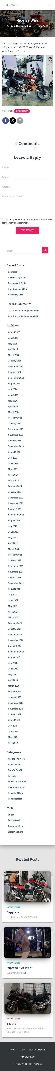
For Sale (12, 776)
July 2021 (12, 595)
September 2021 (16, 583)
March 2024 (13, 412)
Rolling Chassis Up (30, 310)
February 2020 (15, 691)
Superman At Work (20, 968)
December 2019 (15, 703)
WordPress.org (15, 832)
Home (12, 1050)
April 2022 (13, 543)
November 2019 (15, 709)
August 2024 (14, 383)
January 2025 (14, 361)
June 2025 (13, 338)
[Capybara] (27, 886)
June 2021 (13, 600)
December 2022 (15, 498)
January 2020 (14, 697)
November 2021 (15, 572)
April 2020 (13, 680)
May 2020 (12, 674)
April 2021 (13, 612)
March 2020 (13, 686)
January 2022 (14, 560)
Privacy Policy (27, 1057)
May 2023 (12, 469)
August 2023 (14, 452)
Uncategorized (15, 799)
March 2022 (13, 549)
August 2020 (14, 657)
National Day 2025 (16, 278)
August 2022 (14, 520)
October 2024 (14, 372)
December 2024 (15, 366)
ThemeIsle (37, 1064)
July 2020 (12, 663)
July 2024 (12, 389)
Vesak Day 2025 (15, 295)
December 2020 (15, 634)
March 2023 (13, 480)
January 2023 (14, 492)
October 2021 (14, 577)
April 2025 (13, 349)
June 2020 (13, 669)
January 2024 (14, 423)
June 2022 (13, 532)
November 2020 (15, 640)
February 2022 (15, 555)
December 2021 (15, 566)
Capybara (12, 272)
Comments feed (15, 826)
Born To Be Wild (15, 770)
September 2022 (16, 515)
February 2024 (15, 418)
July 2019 (12, 726)
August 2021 (14, 589)
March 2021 (13, 617)
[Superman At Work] (27, 942)
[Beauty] (27, 998)
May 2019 (12, 737)
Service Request (37, 1050)
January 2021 (14, 629)
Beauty (11, 1023)
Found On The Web (17, 781)
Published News (15, 793)
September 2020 (16, 652)
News (22, 1050)
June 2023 (13, 463)
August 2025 (14, 332)
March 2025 (13, 355)
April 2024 (13, 406)
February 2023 (15, 486)
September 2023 (16, 446)
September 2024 (16, 378)
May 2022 (12, 537)
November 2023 (15, 435)
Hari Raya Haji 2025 (17, 289)
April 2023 (13, 475)
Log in (11, 815)
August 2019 (14, 720)
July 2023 (12, 458)
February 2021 (15, 623)
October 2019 (14, 714)
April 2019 (13, 743)
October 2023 (14, 441)
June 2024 (13, 395)
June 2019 (13, 731)
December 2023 (15, 429)
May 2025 (12, 344)
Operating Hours (16, 787)
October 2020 (14, 646)
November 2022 (15, 503)
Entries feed (14, 820)
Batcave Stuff (22, 111)
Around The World (17, 759)
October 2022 (14, 509)
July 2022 (12, 526)
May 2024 (12, 401)
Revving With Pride (17, 283)
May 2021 (12, 606)
